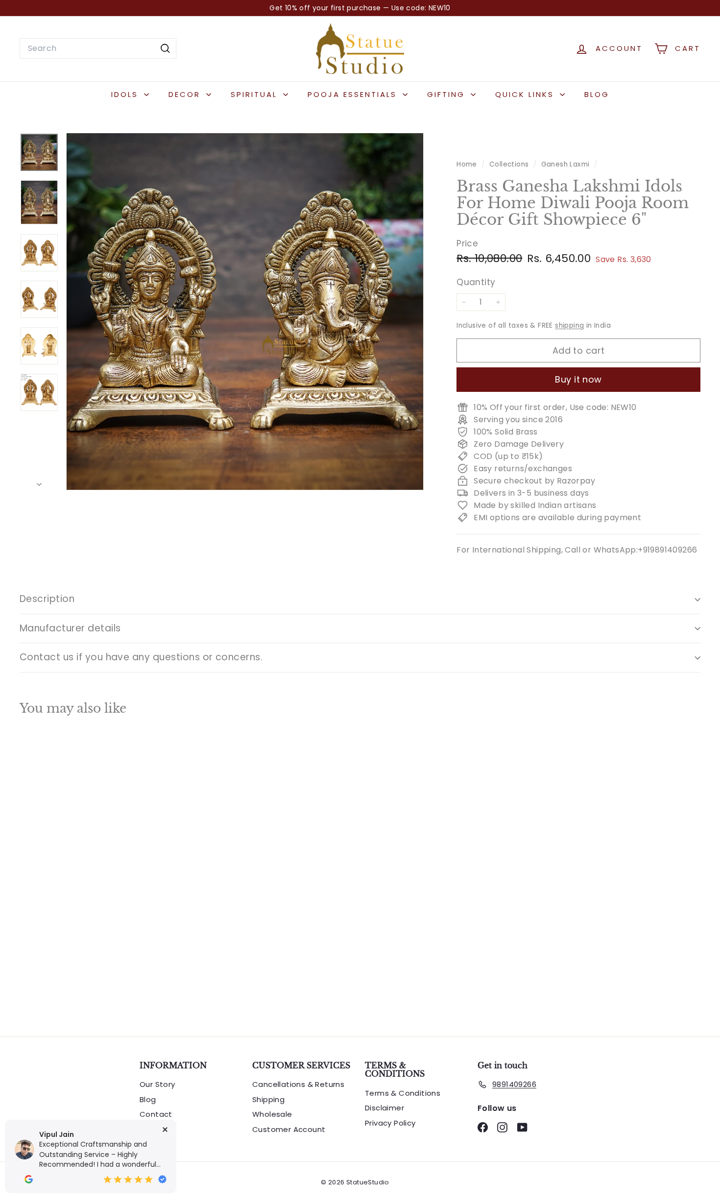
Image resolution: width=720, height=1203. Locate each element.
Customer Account (288, 1129)
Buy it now (578, 379)
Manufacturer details (70, 628)
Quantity (475, 282)
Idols (126, 94)
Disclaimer (384, 1108)
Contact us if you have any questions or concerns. (141, 657)
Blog (596, 94)
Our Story (157, 1084)
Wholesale (272, 1114)
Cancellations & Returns (298, 1084)
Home (467, 164)
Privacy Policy (390, 1123)
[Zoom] (245, 311)
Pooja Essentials (354, 94)
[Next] (39, 482)
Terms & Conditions (402, 1093)
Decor (186, 94)
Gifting (447, 94)
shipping (569, 325)
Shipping (268, 1099)
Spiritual (256, 94)
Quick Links (526, 94)
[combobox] (98, 48)
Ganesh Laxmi (565, 164)
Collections (510, 164)
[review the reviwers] (28, 1179)
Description (47, 598)
